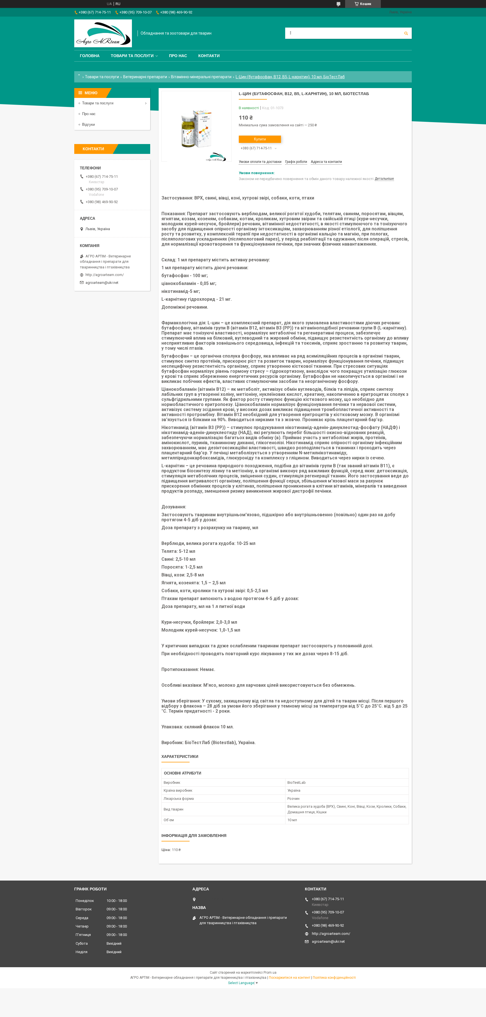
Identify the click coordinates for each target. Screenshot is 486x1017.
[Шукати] (406, 33)
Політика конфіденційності (334, 978)
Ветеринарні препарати (145, 77)
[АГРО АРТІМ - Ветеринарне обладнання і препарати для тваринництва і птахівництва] (103, 33)
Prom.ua (270, 973)
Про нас (178, 55)
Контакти (209, 55)
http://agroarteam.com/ (105, 275)
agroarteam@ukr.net (102, 282)
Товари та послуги (132, 55)
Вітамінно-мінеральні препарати (201, 77)
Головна (90, 55)
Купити (260, 139)
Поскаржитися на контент (289, 978)
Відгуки (88, 124)
